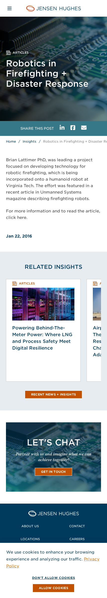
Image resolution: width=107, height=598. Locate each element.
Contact (77, 526)
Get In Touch (53, 472)
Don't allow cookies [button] (53, 578)
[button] (53, 588)
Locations (30, 539)
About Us (30, 526)
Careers (77, 539)
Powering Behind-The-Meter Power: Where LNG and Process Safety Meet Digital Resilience (42, 338)
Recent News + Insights (53, 394)
